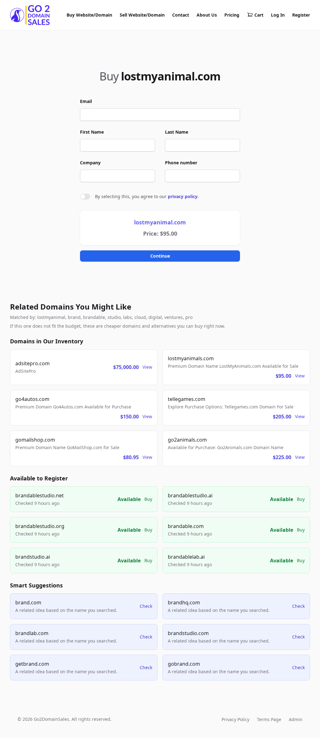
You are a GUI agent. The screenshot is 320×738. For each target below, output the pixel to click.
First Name (92, 132)
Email (86, 101)
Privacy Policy (235, 719)
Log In (278, 15)
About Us (207, 15)
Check (146, 606)
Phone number (181, 163)
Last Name (176, 132)
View (147, 367)
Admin (295, 719)
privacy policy (183, 196)
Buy (148, 499)
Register (301, 15)
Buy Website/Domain (89, 15)
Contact (180, 15)
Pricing (231, 15)
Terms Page (269, 719)
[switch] (85, 196)
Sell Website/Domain (142, 15)
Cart (258, 15)
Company (90, 163)
